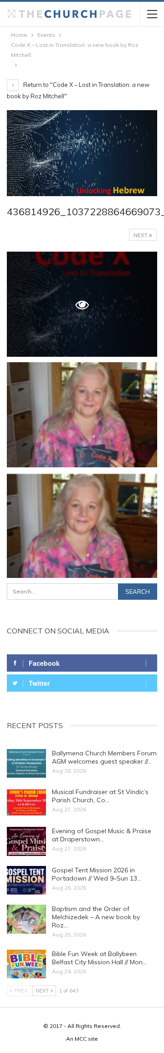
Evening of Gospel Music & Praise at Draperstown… (101, 835)
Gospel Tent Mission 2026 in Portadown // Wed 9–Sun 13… (96, 874)
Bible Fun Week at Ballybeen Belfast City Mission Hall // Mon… (99, 958)
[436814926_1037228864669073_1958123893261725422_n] (82, 414)
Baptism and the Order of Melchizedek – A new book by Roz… (96, 917)
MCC (81, 1038)
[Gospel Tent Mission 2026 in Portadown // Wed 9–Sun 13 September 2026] (26, 880)
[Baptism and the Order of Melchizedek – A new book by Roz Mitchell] (26, 919)
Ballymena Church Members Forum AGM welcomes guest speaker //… (104, 757)
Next (141, 235)
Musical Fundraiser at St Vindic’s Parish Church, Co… (100, 796)
